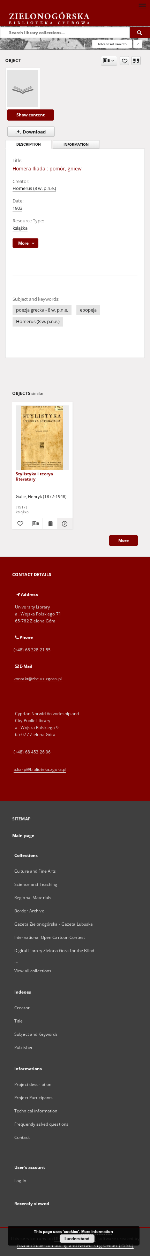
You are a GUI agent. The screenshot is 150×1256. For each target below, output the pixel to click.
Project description (32, 1084)
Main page (23, 835)
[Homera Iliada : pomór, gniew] (22, 88)
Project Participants (33, 1098)
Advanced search (112, 43)
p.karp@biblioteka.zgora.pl (40, 769)
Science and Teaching (35, 884)
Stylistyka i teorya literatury (34, 476)
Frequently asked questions (41, 1124)
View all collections (32, 971)
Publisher (23, 1047)
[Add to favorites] (124, 60)
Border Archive (29, 911)
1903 (17, 208)
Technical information (36, 1111)
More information (97, 1231)
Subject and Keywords (36, 1034)
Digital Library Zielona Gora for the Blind (54, 951)
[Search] (140, 32)
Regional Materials (32, 898)
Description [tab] (28, 144)
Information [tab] (76, 144)
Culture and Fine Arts (35, 871)
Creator (22, 1008)
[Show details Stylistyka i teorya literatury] (64, 523)
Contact (22, 1137)
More (123, 540)
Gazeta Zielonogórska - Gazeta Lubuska (53, 924)
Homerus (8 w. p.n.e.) (34, 188)
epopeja (88, 310)
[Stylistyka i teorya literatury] (42, 438)
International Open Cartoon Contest (49, 937)
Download (34, 132)
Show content (30, 115)
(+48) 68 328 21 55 (32, 650)
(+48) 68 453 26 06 (32, 752)
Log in (20, 1181)
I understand (77, 1238)
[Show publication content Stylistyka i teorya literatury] (50, 523)
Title (18, 1021)
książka (20, 228)
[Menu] (142, 5)
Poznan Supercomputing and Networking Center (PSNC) (75, 1245)
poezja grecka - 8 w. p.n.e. (42, 310)
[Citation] (136, 60)
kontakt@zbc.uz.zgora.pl (38, 679)
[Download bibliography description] (34, 523)
